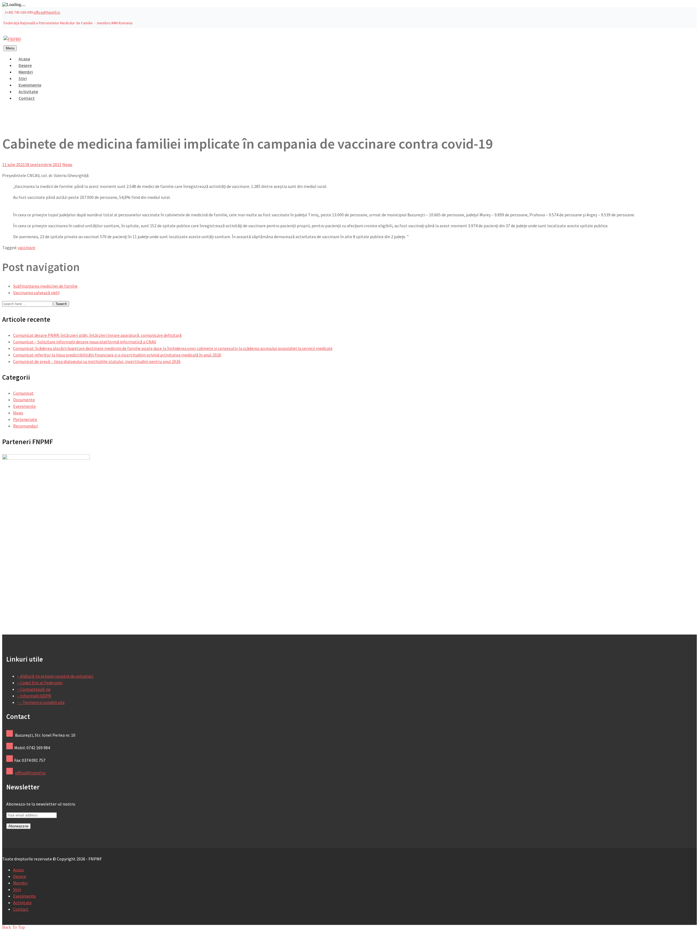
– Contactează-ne (34, 689)
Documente (24, 399)
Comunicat (23, 393)
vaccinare (26, 247)
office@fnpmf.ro (47, 12)
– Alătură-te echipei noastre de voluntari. (55, 676)
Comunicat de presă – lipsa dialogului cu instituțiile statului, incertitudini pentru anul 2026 (96, 361)
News (67, 164)
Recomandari (25, 426)
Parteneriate (25, 419)
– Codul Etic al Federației (40, 682)
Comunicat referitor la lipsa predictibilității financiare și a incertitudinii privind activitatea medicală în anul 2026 (117, 355)
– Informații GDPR (34, 695)
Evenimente (24, 406)
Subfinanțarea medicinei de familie (45, 286)
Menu (10, 48)
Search (61, 304)
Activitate (22, 902)
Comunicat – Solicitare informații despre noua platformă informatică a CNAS (84, 341)
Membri (20, 883)
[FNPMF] (12, 39)
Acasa (18, 869)
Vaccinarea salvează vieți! (36, 292)
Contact (27, 98)
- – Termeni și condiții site (41, 702)
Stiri (17, 889)
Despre (19, 876)
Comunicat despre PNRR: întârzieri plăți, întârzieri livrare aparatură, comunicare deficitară (97, 335)
